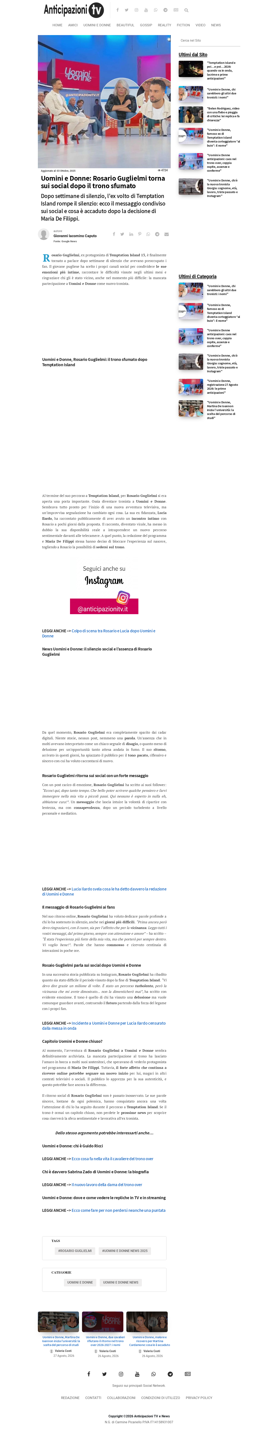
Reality (164, 25)
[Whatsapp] (158, 10)
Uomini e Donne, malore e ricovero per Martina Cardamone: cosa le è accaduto (149, 1341)
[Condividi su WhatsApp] (150, 234)
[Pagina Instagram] (104, 585)
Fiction (183, 25)
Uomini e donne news (120, 1282)
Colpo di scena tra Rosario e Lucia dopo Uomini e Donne (98, 633)
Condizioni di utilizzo (160, 1397)
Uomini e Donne (97, 25)
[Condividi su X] (124, 234)
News (216, 25)
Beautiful (125, 25)
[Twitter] (129, 10)
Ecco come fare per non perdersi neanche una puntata (119, 1210)
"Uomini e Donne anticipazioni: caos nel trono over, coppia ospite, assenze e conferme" (221, 163)
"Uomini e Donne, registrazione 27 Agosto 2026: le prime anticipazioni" (222, 387)
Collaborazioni (121, 1397)
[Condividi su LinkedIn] (133, 234)
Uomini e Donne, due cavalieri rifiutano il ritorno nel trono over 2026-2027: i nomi (105, 1341)
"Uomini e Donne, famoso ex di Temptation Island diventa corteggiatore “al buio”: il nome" (223, 138)
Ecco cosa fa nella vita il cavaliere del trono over (112, 1158)
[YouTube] (148, 10)
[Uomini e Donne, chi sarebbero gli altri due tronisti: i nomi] (191, 94)
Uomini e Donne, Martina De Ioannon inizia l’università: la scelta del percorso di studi (61, 1341)
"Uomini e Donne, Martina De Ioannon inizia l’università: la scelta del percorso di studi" (221, 410)
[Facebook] (120, 10)
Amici (73, 25)
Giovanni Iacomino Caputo (75, 236)
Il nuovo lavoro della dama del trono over (107, 1184)
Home (57, 25)
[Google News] (179, 10)
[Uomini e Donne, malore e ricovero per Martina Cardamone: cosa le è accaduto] (147, 1322)
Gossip (146, 25)
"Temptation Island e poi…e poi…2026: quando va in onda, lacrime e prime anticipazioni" (221, 71)
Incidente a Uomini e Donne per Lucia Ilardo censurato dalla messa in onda (104, 1025)
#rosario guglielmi (75, 1251)
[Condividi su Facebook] (116, 234)
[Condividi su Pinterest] (142, 234)
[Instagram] (139, 10)
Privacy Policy (199, 1397)
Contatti (93, 1397)
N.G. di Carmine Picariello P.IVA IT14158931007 (139, 1422)
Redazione (70, 1397)
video (201, 25)
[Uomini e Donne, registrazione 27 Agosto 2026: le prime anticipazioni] (191, 387)
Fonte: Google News (65, 241)
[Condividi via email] (169, 234)
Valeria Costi (63, 1351)
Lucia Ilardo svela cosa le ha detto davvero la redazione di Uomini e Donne (104, 891)
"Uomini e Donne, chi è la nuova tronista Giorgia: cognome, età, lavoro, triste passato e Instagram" (222, 188)
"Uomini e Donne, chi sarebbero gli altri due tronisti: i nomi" (221, 93)
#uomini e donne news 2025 (125, 1251)
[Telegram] (168, 10)
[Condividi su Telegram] (159, 234)
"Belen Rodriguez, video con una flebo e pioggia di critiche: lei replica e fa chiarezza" (223, 114)
